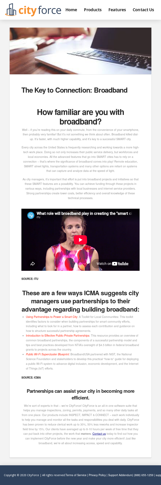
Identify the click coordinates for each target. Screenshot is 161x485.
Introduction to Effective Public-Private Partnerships (57, 335)
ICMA (91, 292)
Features (117, 9)
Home (71, 9)
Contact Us (143, 9)
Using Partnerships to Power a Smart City (51, 317)
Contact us (99, 434)
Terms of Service (75, 475)
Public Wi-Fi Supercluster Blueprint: (48, 354)
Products (92, 9)
